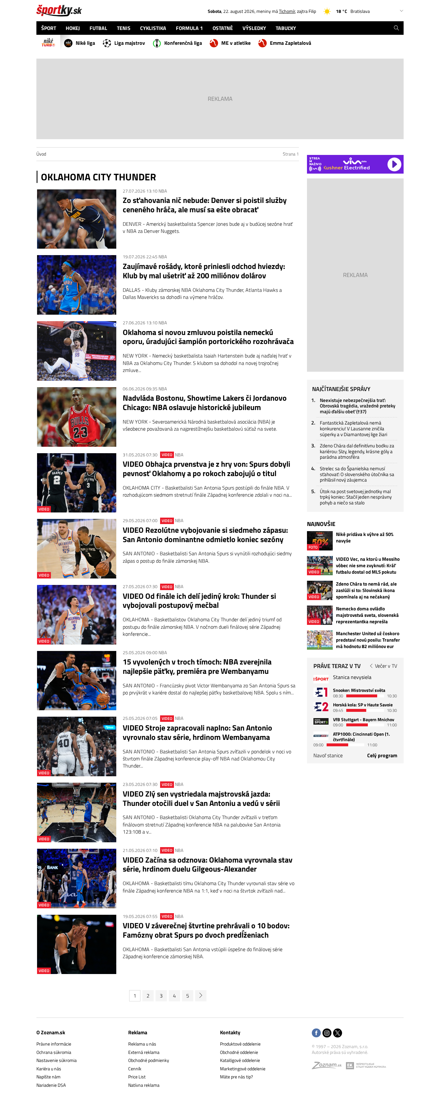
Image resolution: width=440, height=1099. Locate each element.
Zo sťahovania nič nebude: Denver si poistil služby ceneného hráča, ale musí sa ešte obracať (205, 205)
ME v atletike (236, 43)
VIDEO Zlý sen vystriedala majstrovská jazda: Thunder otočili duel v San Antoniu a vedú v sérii (201, 798)
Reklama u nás (142, 1043)
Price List (137, 1076)
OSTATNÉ (223, 28)
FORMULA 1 (189, 28)
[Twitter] (337, 1033)
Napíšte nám (48, 1076)
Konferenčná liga (183, 43)
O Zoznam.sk (50, 1032)
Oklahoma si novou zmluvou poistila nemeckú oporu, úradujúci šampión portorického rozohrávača (208, 337)
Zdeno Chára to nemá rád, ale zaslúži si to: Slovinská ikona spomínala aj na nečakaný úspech (366, 590)
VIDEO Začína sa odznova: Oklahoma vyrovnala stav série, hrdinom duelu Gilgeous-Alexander (207, 864)
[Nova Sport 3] (321, 721)
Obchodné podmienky (148, 1060)
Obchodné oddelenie (239, 1052)
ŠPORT (48, 28)
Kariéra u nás (48, 1068)
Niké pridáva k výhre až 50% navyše (364, 537)
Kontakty (230, 1032)
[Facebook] (316, 1033)
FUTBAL (98, 28)
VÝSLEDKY (254, 28)
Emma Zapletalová (290, 43)
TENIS (123, 28)
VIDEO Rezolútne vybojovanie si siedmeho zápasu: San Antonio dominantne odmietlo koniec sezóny (205, 534)
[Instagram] (326, 1033)
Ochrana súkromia (53, 1052)
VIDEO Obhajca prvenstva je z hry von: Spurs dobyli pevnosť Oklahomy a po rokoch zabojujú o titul (206, 468)
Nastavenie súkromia (56, 1060)
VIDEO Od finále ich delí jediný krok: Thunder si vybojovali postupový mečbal (199, 600)
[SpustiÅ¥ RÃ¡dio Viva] (355, 161)
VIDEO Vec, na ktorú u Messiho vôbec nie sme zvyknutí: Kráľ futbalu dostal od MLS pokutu (368, 565)
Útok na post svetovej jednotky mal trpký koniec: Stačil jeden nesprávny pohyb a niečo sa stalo (356, 497)
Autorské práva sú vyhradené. (340, 1052)
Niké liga (85, 43)
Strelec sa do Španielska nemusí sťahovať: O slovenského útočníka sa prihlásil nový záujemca (357, 474)
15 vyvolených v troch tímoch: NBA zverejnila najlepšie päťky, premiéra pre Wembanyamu (197, 666)
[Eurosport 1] (321, 692)
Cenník (134, 1068)
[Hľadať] (396, 28)
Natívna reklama (143, 1085)
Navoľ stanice (328, 755)
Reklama (137, 1032)
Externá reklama (143, 1052)
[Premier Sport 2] (321, 735)
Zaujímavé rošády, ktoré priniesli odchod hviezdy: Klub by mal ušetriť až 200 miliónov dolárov (204, 271)
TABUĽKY (286, 28)
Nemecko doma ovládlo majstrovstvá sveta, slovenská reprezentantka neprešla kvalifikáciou (367, 615)
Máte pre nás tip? (236, 1076)
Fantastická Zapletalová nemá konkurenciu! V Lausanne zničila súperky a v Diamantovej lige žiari (353, 428)
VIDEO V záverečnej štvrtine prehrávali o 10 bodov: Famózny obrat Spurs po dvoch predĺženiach (206, 930)
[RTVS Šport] (321, 679)
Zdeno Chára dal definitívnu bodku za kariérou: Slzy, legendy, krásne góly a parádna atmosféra (357, 451)
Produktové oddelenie (240, 1043)
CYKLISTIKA (153, 28)
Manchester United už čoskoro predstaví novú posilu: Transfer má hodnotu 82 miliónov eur (368, 640)
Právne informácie (53, 1043)
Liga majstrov (129, 43)
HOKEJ (73, 28)
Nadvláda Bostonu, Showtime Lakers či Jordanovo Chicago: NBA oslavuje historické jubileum (205, 402)
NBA (162, 190)
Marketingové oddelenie (242, 1068)
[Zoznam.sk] (329, 1067)
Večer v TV (386, 666)
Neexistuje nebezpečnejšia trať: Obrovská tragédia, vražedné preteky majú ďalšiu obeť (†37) (357, 406)
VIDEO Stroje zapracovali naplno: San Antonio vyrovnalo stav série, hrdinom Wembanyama (197, 732)
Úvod (41, 153)
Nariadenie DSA (51, 1085)
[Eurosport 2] (321, 706)
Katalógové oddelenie (240, 1060)
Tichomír (287, 11)
